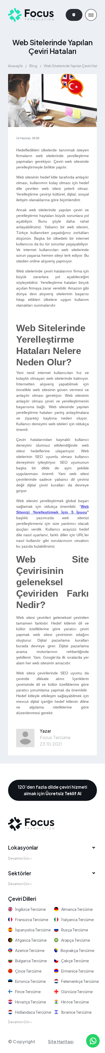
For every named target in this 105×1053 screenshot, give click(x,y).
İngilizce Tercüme (30, 909)
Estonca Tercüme (30, 981)
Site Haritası (61, 1041)
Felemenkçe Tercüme (80, 981)
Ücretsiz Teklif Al (63, 793)
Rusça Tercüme (74, 929)
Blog (33, 66)
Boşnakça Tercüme (77, 950)
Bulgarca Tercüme (31, 960)
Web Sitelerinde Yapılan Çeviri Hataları (74, 66)
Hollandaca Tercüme (33, 1012)
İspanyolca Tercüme (33, 929)
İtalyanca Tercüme (77, 919)
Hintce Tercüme (75, 1001)
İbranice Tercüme (76, 1012)
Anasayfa (15, 66)
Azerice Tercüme (29, 950)
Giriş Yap (74, 15)
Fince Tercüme (28, 991)
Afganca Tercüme (31, 940)
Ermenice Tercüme (77, 970)
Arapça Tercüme (75, 940)
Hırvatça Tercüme (30, 1001)
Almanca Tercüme (77, 909)
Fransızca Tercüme (31, 919)
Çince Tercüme (28, 970)
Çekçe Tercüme (75, 960)
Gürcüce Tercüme (77, 991)
